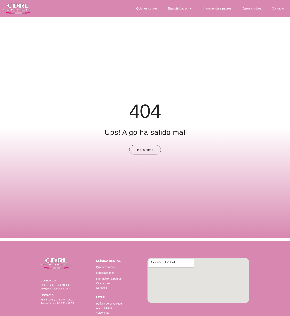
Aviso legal (102, 312)
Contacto (278, 8)
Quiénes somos (146, 8)
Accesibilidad (104, 308)
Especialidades (178, 8)
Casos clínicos (251, 8)
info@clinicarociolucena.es (55, 288)
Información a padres (217, 8)
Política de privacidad (109, 303)
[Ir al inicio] (18, 8)
